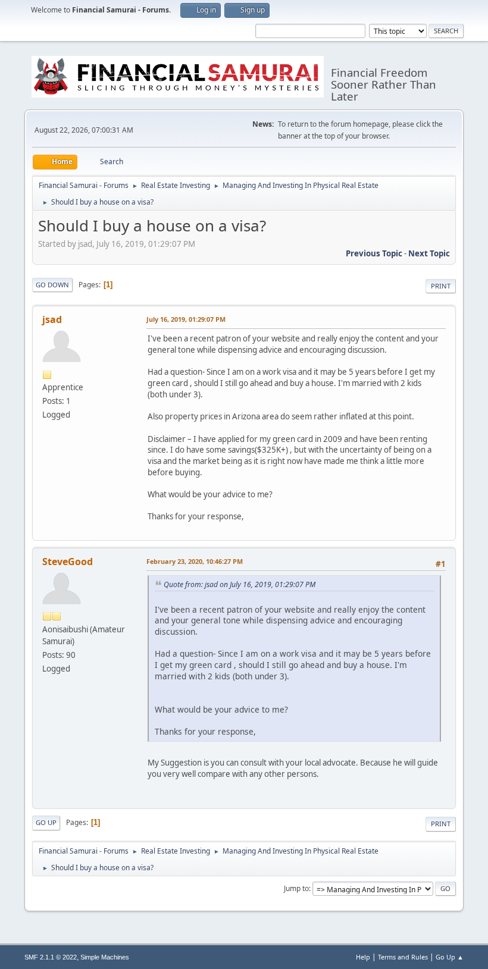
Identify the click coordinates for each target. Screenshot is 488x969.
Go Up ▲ (450, 956)
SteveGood (67, 561)
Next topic (429, 253)
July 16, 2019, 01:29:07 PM (186, 319)
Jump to (296, 888)
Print (441, 285)
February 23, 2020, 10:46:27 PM (194, 561)
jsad (52, 319)
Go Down (52, 284)
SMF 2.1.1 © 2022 (50, 957)
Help (363, 956)
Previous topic (374, 253)
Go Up (46, 822)
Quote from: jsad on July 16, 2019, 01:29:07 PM (239, 584)
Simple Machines (104, 957)
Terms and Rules (403, 956)
